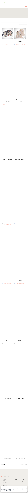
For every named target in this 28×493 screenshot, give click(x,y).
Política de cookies (3, 491)
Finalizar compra (17, 480)
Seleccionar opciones (7, 41)
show (15, 6)
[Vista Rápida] (10, 41)
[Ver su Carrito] (12, 6)
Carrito (16, 479)
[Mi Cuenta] (11, 6)
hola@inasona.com (5, 485)
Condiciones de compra (23, 481)
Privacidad (23, 479)
